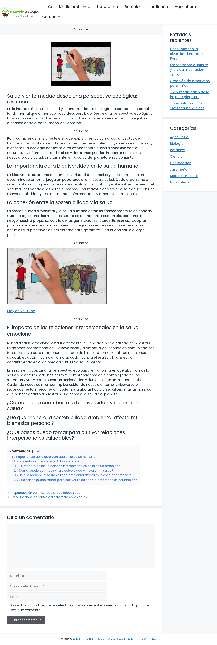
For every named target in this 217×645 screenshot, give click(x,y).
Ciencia (176, 156)
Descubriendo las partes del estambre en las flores (49, 497)
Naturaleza (107, 6)
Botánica (133, 6)
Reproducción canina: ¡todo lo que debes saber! (47, 493)
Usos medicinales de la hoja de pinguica (189, 94)
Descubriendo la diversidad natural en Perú (188, 54)
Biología (177, 143)
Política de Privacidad (89, 639)
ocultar (39, 451)
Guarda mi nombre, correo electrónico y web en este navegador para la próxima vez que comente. (80, 607)
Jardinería (158, 6)
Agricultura (185, 6)
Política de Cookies (141, 639)
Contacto (51, 17)
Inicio (47, 6)
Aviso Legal (116, 639)
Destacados (180, 163)
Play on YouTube (21, 310)
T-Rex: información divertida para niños (187, 105)
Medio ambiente (74, 6)
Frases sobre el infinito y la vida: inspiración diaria (189, 70)
